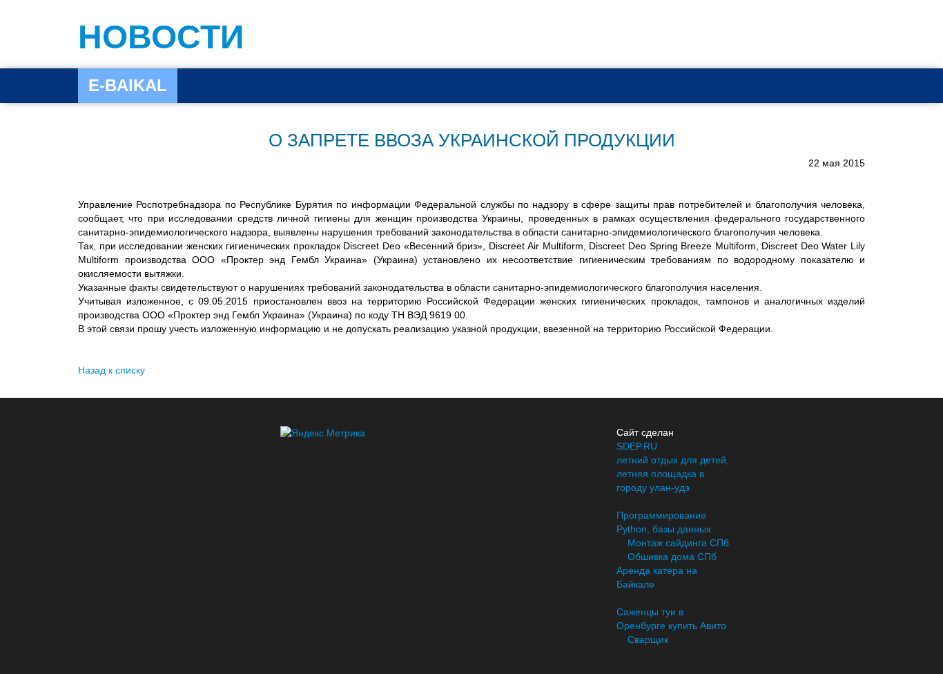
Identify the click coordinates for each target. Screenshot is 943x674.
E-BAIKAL (127, 85)
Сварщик (648, 639)
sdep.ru (636, 446)
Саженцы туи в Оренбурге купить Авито (671, 618)
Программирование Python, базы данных (663, 522)
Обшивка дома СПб (672, 556)
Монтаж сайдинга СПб (678, 542)
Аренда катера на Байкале (656, 577)
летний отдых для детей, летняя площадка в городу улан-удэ (672, 473)
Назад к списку (111, 370)
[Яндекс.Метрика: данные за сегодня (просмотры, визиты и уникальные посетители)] (322, 433)
